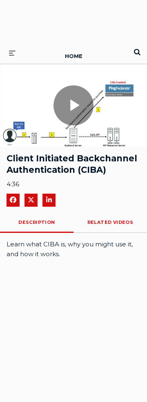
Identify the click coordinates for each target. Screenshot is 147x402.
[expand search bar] (137, 49)
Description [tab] (36, 222)
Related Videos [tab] (110, 222)
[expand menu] (12, 52)
